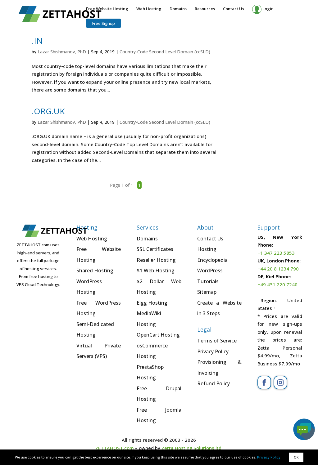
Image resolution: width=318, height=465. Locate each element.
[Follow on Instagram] (280, 382)
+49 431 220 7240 (277, 284)
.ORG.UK (48, 111)
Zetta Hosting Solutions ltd (191, 448)
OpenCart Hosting (158, 334)
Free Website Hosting (107, 9)
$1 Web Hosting (156, 270)
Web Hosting (148, 9)
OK (296, 457)
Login (267, 8)
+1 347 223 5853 (276, 253)
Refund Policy (213, 383)
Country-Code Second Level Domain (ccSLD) (165, 52)
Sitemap (206, 291)
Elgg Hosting (152, 302)
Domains (178, 9)
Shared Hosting (94, 270)
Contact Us (233, 9)
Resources (205, 9)
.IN (37, 40)
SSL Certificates (155, 249)
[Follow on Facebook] (264, 382)
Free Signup (103, 23)
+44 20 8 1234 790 (278, 269)
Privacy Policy (268, 457)
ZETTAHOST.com (114, 448)
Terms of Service (217, 340)
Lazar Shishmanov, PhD (62, 52)
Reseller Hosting (156, 260)
